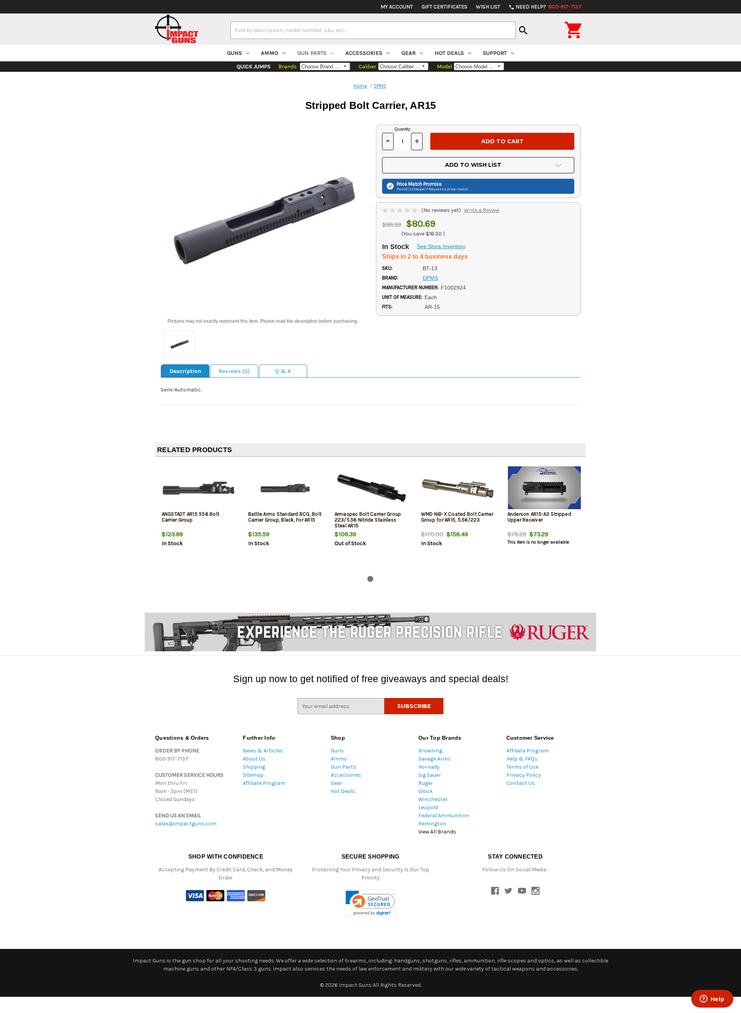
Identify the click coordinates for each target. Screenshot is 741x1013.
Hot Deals (449, 52)
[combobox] (373, 30)
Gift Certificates (444, 6)
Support (495, 52)
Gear (408, 52)
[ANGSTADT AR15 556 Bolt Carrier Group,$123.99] (198, 488)
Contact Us (520, 783)
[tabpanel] (198, 518)
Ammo (269, 52)
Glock (425, 791)
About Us (254, 759)
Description (185, 371)
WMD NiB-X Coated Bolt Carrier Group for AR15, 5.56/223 (457, 517)
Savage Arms (434, 759)
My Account (397, 6)
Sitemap (253, 775)
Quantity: (402, 129)
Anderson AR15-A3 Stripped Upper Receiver (539, 517)
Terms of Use (522, 767)
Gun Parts (312, 52)
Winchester (433, 799)
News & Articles (263, 750)
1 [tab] (370, 579)
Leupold (428, 807)
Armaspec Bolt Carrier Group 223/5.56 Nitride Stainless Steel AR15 (368, 520)
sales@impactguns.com (186, 823)
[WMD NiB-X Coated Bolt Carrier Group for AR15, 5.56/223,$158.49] (458, 488)
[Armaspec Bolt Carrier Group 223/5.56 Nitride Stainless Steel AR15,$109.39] (371, 488)
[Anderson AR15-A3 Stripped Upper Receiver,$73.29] (544, 488)
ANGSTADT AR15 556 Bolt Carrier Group (191, 517)
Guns (234, 52)
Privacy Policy (523, 775)
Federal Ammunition (443, 815)
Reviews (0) (234, 371)
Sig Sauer (429, 775)
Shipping (254, 767)
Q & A (283, 371)
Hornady (429, 767)
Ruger (425, 783)
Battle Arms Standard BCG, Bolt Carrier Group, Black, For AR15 (285, 517)
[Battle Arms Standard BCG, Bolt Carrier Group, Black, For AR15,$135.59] (285, 488)
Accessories (363, 52)
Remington (432, 823)
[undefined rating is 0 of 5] (400, 210)
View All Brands (437, 831)
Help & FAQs (522, 759)
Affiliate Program (264, 783)
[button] (370, 903)
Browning (430, 750)
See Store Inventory (441, 246)
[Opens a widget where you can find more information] (712, 999)
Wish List (488, 6)
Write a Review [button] (481, 210)
